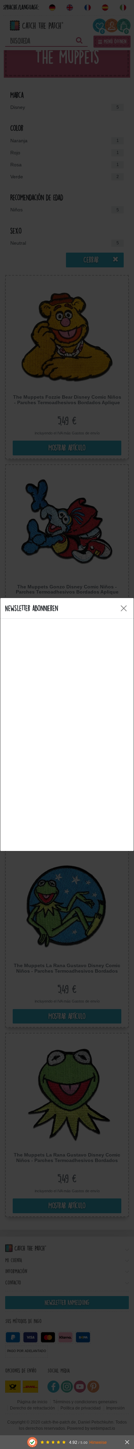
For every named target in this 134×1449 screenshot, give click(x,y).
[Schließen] (127, 1442)
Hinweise (98, 1442)
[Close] (124, 608)
